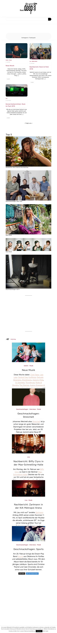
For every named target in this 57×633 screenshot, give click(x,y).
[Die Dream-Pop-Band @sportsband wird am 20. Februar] (28, 548)
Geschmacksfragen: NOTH (13, 289)
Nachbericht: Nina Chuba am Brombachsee (17, 167)
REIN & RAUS (34, 61)
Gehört (7, 60)
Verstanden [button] (39, 631)
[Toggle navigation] (2, 22)
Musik (10, 60)
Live (30, 61)
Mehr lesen (45, 631)
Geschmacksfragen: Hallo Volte (14, 201)
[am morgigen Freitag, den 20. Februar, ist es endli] (28, 411)
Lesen (8, 79)
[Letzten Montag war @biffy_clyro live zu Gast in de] (28, 456)
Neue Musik (10, 65)
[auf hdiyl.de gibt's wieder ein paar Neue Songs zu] (28, 365)
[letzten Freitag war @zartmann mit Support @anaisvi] (28, 502)
